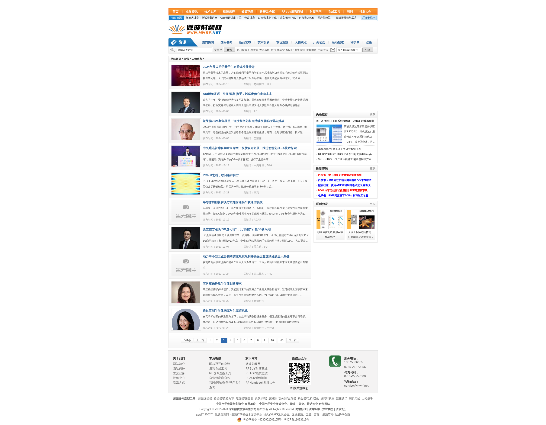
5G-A (270, 165)
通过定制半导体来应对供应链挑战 (225, 310)
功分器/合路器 (287, 398)
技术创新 (264, 42)
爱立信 (257, 246)
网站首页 (176, 58)
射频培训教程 (306, 17)
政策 (369, 42)
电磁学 (281, 49)
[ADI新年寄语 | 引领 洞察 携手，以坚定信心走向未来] (185, 112)
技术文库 (210, 11)
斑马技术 (259, 273)
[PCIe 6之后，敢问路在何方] (185, 193)
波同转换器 (327, 398)
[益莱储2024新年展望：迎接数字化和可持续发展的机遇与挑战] (185, 139)
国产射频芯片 (325, 17)
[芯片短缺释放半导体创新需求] (185, 301)
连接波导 (341, 398)
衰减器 (273, 398)
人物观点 (301, 42)
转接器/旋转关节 (224, 398)
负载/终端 (261, 398)
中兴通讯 (259, 165)
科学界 (354, 42)
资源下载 (247, 11)
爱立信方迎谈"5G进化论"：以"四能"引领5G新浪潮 (237, 229)
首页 (176, 11)
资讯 (182, 42)
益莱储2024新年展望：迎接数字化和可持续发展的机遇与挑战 (243, 121)
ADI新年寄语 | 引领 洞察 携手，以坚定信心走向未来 (237, 94)
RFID (270, 273)
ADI (256, 111)
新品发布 (245, 42)
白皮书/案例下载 (267, 17)
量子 (269, 84)
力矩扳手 (367, 398)
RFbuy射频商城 (292, 11)
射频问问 (316, 11)
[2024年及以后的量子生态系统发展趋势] (185, 85)
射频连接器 (205, 398)
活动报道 (338, 42)
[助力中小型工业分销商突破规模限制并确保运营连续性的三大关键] (185, 274)
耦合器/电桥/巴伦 (308, 398)
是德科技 (259, 84)
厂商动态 (319, 42)
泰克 (256, 192)
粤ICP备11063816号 (296, 419)
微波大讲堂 (192, 17)
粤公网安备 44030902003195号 (261, 419)
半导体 (270, 327)
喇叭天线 (354, 398)
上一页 (200, 340)
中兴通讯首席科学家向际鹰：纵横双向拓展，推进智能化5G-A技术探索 (250, 148)
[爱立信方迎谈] (185, 247)
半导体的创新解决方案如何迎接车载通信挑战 (233, 202)
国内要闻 (208, 42)
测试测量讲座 (209, 17)
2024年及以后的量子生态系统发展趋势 (228, 66)
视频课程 (229, 11)
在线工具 (334, 11)
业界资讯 (192, 11)
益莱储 (257, 138)
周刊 (350, 11)
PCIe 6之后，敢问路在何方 (221, 175)
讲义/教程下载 (288, 17)
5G (265, 246)
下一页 (292, 340)
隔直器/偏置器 (244, 398)
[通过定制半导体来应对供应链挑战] (185, 329)
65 (281, 340)
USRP (289, 49)
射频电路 (311, 49)
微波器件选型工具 (346, 17)
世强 (273, 49)
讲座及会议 (267, 11)
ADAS (257, 219)
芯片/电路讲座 (247, 17)
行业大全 (365, 11)
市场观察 (282, 42)
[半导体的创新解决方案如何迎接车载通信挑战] (185, 220)
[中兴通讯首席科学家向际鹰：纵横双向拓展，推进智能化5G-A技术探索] (185, 166)
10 (272, 340)
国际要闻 (226, 42)
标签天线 (300, 49)
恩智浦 (254, 49)
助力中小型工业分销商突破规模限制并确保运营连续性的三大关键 (246, 256)
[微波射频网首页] (195, 29)
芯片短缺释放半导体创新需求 (222, 283)
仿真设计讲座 (228, 17)
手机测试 (323, 49)
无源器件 (264, 49)
